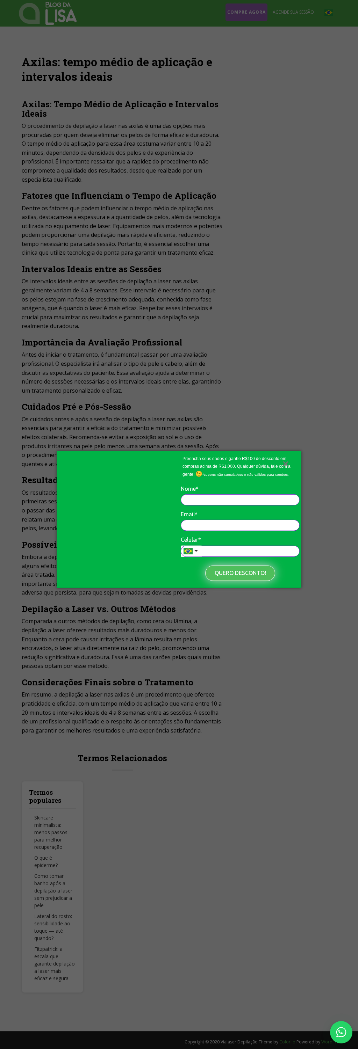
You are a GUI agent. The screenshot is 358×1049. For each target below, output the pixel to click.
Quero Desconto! (240, 573)
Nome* (190, 488)
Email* (189, 514)
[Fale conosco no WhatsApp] (341, 1032)
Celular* (191, 540)
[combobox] (191, 551)
